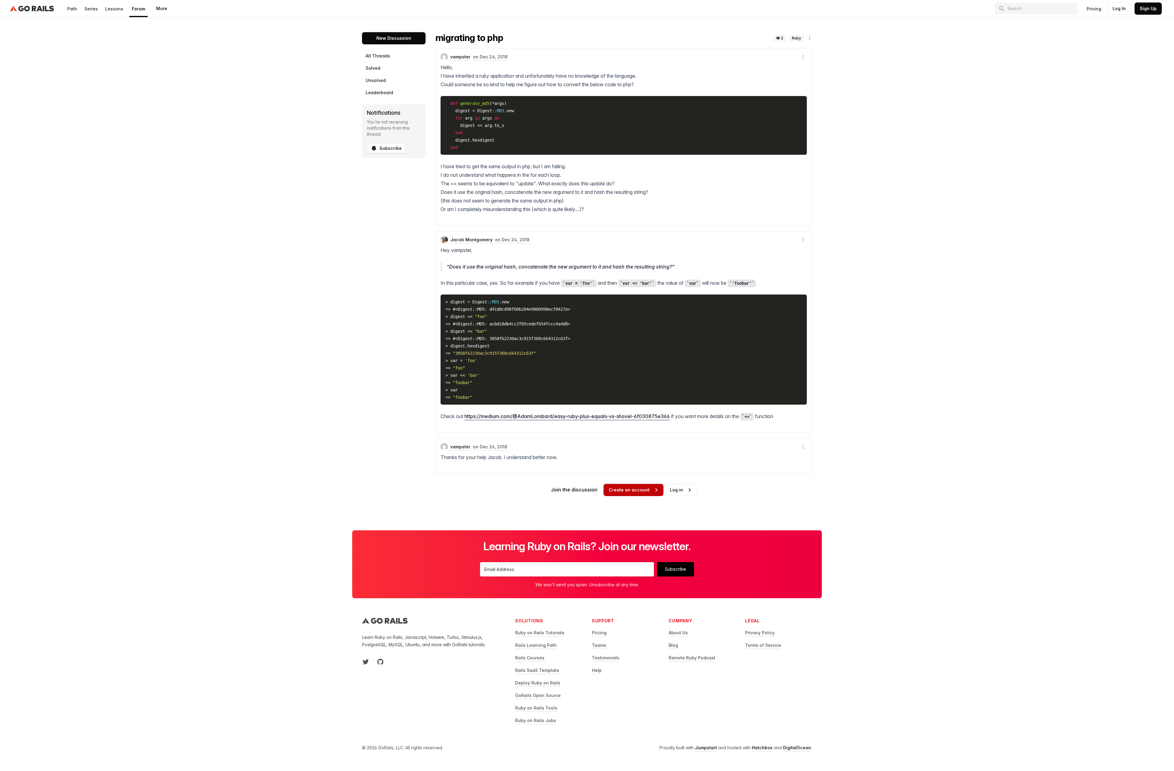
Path (72, 8)
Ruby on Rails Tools (536, 707)
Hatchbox (762, 747)
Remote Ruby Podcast (692, 657)
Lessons (114, 8)
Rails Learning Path (536, 645)
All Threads (378, 55)
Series (91, 8)
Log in (676, 489)
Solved (373, 68)
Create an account (629, 489)
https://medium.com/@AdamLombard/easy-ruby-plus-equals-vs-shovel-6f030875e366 (567, 416)
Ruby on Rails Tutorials (539, 632)
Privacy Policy (760, 632)
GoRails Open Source (538, 695)
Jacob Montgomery (471, 239)
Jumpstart (706, 747)
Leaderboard (379, 92)
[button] (809, 37)
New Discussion (393, 38)
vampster (460, 56)
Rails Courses (530, 657)
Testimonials (605, 657)
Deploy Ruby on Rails (537, 682)
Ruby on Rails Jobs (535, 720)
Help (597, 670)
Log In (1119, 8)
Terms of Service (763, 645)
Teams (599, 645)
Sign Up (1148, 8)
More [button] (161, 8)
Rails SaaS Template (537, 670)
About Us (678, 632)
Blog (673, 645)
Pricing (1094, 8)
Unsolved (376, 80)
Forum (138, 8)
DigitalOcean (797, 747)
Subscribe (390, 148)
